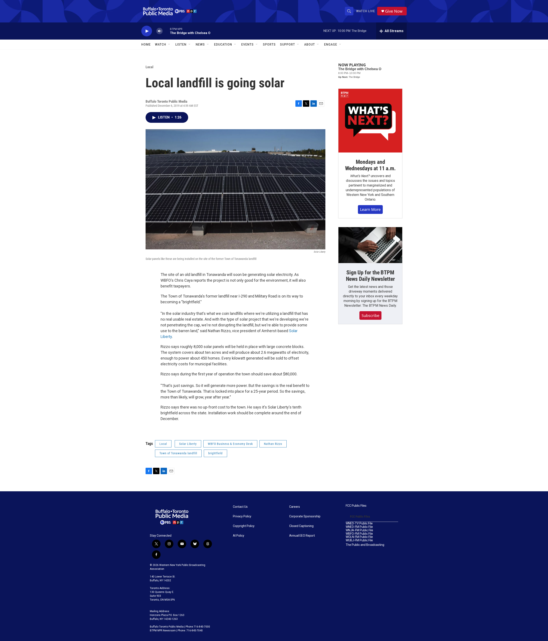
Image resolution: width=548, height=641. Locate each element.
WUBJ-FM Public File (359, 540)
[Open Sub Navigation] (169, 44)
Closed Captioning (301, 526)
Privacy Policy (242, 516)
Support (287, 44)
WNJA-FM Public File (359, 530)
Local (149, 67)
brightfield (215, 453)
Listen (180, 44)
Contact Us (240, 506)
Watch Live (365, 11)
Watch (160, 44)
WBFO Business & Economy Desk (230, 444)
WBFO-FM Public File (359, 533)
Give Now (393, 11)
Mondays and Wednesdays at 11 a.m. (370, 165)
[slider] (166, 31)
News (200, 44)
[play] (146, 31)
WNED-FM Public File (359, 526)
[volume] (159, 31)
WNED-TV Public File (359, 523)
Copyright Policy (244, 526)
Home (146, 44)
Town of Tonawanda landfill (178, 453)
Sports (269, 44)
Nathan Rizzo (273, 444)
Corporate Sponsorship (304, 516)
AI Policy (238, 535)
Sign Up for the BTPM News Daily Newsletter (370, 275)
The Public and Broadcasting (365, 544)
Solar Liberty (188, 444)
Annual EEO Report (302, 535)
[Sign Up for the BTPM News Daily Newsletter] (370, 245)
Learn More (370, 209)
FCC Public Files (356, 505)
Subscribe (370, 315)
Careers (294, 506)
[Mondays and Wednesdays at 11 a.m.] (370, 120)
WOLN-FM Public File (359, 537)
